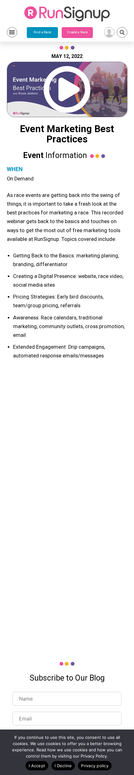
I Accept (37, 765)
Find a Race (42, 32)
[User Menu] (109, 32)
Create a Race (77, 32)
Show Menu (12, 32)
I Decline (63, 765)
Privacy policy (94, 765)
